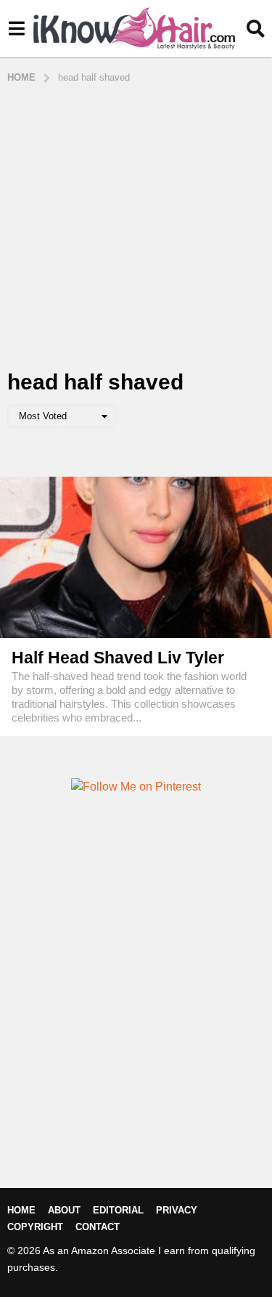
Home (21, 1210)
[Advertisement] (136, 228)
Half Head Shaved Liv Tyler (118, 657)
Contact (97, 1226)
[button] (16, 29)
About (64, 1210)
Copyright (35, 1226)
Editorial (118, 1210)
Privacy (176, 1210)
